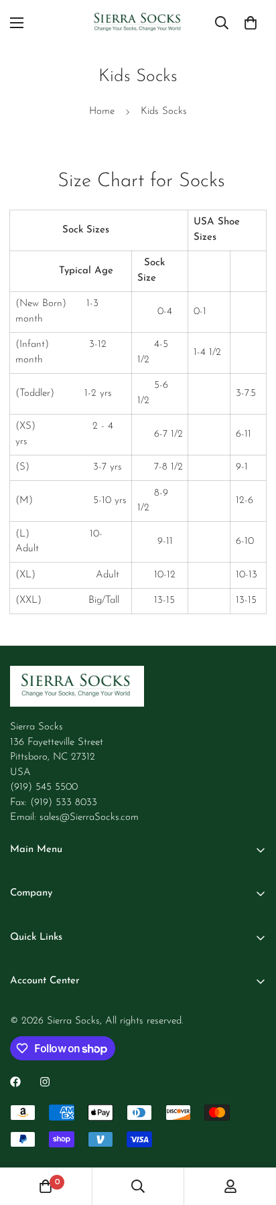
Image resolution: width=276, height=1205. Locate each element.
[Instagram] (45, 1081)
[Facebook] (15, 1081)
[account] (230, 1186)
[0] (250, 22)
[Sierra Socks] (138, 23)
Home (102, 112)
